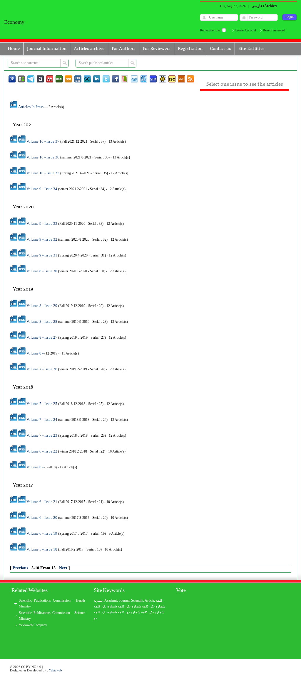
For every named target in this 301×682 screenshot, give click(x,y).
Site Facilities (251, 49)
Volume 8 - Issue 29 (42, 305)
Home (14, 49)
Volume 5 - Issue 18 (42, 549)
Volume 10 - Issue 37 (43, 141)
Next (63, 568)
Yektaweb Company (33, 625)
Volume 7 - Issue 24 (42, 419)
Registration (190, 49)
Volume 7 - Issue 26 (42, 369)
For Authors (124, 49)
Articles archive (89, 49)
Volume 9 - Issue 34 (42, 189)
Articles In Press (31, 106)
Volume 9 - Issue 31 (42, 255)
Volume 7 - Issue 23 (42, 435)
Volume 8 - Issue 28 (42, 321)
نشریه (98, 600)
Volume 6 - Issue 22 (42, 451)
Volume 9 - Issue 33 (42, 223)
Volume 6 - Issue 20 (42, 517)
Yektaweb (55, 670)
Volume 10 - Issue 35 (43, 173)
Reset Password (274, 30)
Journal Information (46, 49)
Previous (21, 568)
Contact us (220, 49)
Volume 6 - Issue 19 (42, 533)
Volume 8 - (35, 353)
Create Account (245, 30)
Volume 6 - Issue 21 (42, 501)
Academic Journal (116, 600)
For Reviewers (156, 49)
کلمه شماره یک (113, 606)
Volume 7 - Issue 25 (42, 403)
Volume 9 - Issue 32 (42, 239)
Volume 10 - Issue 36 (43, 157)
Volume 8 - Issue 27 (42, 337)
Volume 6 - (35, 467)
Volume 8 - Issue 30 (42, 271)
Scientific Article (142, 600)
